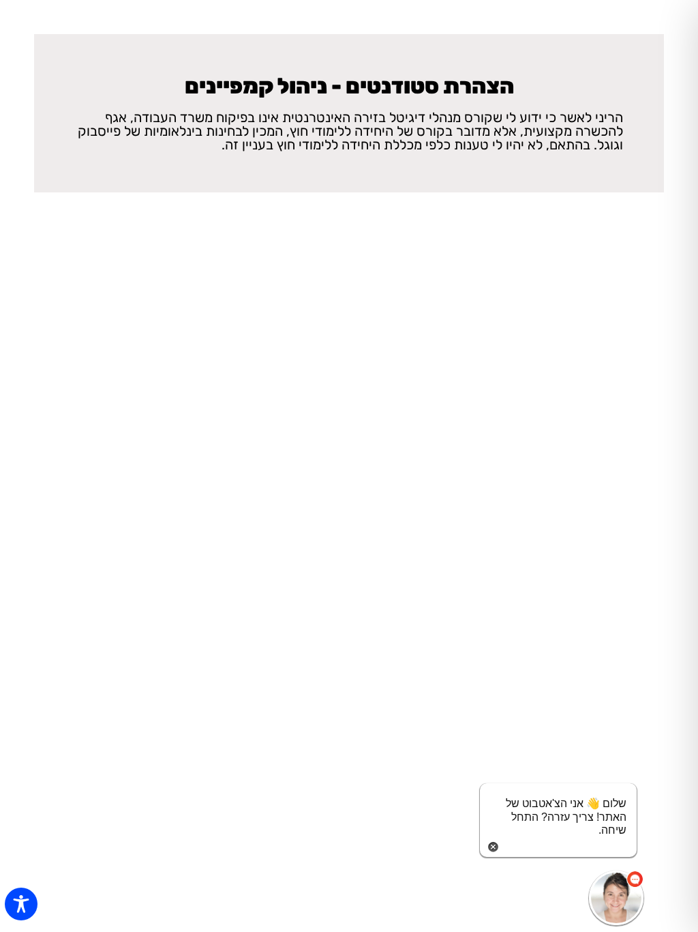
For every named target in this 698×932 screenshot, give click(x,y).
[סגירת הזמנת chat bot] (493, 845)
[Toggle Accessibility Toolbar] (21, 904)
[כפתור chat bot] (616, 898)
